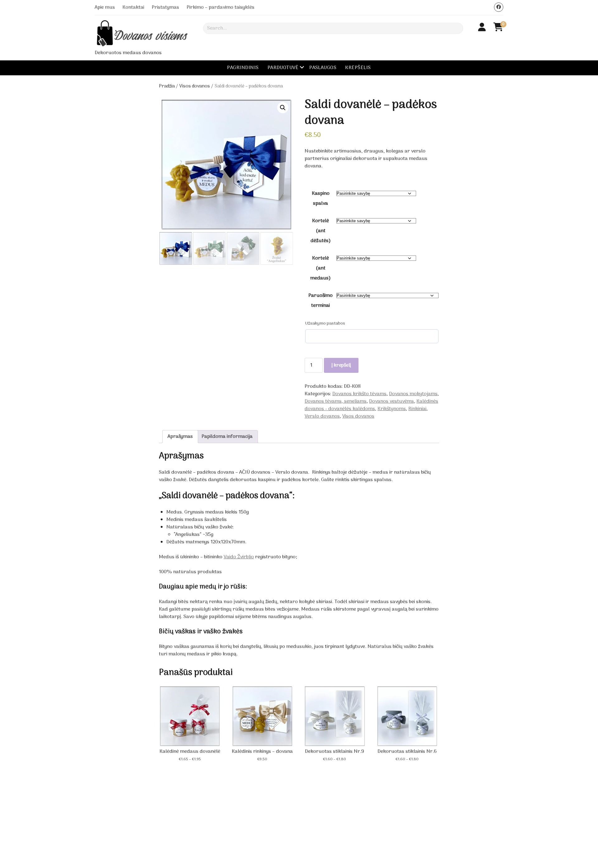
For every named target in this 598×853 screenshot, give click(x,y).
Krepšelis (358, 68)
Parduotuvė (283, 68)
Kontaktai (133, 7)
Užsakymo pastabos (325, 324)
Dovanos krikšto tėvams (359, 394)
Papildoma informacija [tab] (227, 437)
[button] (282, 107)
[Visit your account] (482, 28)
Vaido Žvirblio (239, 557)
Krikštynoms (391, 409)
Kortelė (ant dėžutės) (321, 231)
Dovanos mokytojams (413, 394)
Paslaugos (322, 68)
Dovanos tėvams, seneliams (336, 401)
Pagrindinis (243, 68)
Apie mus (105, 7)
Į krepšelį (341, 365)
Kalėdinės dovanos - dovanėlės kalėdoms (371, 405)
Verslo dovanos (322, 416)
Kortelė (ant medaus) (320, 268)
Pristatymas (165, 7)
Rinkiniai (417, 409)
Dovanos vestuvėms (391, 401)
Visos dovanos (194, 86)
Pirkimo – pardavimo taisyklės (220, 7)
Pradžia (167, 86)
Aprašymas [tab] (180, 437)
